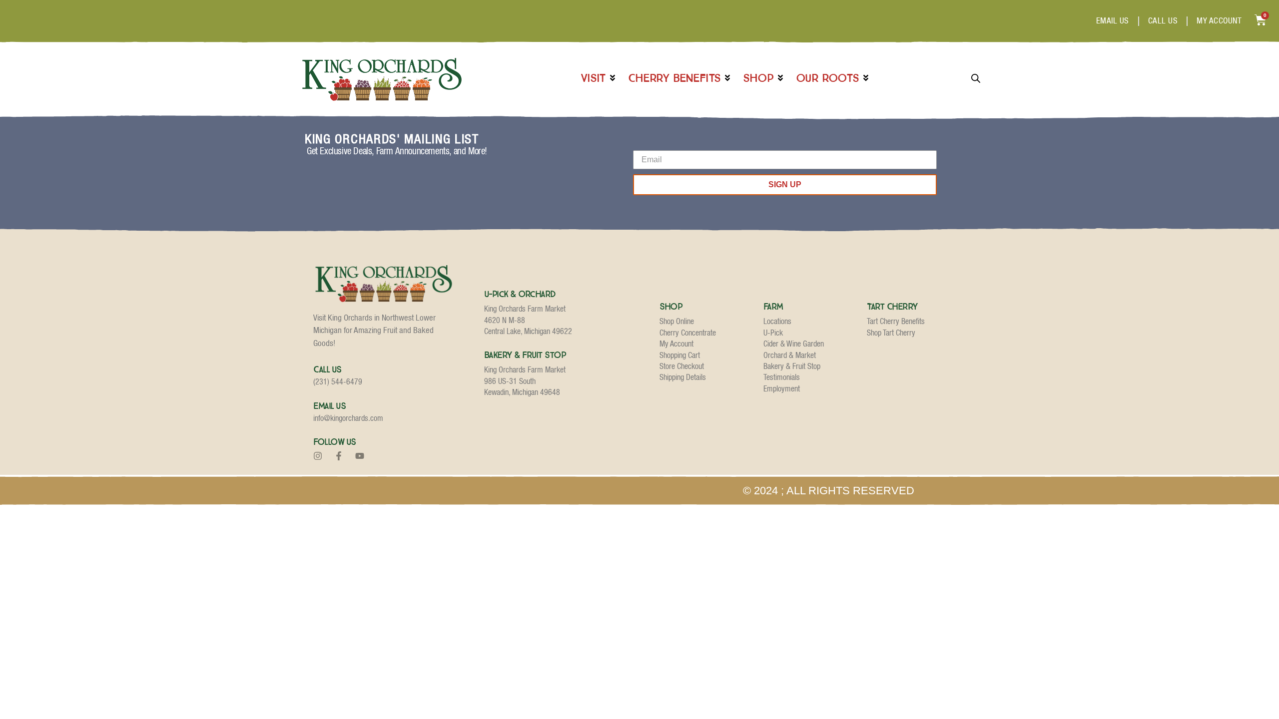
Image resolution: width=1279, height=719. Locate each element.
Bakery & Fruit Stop (525, 355)
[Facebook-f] (338, 455)
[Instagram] (317, 455)
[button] (599, 78)
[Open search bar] (976, 78)
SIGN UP (784, 184)
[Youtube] (359, 455)
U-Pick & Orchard (520, 294)
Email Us (329, 405)
